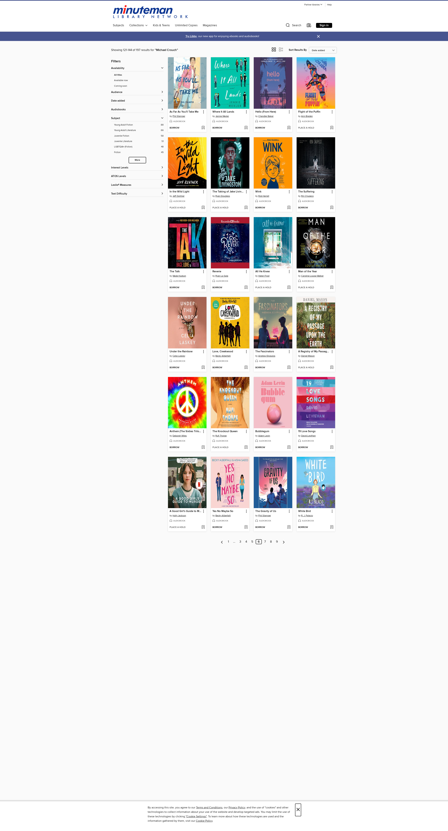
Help (329, 5)
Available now (121, 80)
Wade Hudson (179, 276)
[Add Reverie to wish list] (246, 287)
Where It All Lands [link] (223, 111)
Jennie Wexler (222, 116)
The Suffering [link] (306, 191)
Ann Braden (307, 116)
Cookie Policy (204, 821)
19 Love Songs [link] (307, 431)
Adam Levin (264, 435)
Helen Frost (264, 276)
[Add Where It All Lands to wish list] (246, 128)
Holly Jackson (179, 515)
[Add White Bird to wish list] (332, 527)
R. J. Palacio (307, 515)
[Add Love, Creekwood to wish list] (246, 367)
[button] (313, 5)
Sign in (324, 25)
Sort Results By (298, 50)
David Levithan (308, 435)
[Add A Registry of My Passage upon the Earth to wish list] (332, 367)
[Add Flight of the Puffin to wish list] (332, 128)
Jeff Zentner (178, 196)
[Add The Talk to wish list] (203, 287)
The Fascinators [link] (264, 351)
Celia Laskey (179, 356)
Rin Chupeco (307, 196)
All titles (118, 75)
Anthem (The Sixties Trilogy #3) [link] (186, 431)
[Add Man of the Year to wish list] (332, 287)
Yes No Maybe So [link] (222, 511)
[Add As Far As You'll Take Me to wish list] (203, 128)
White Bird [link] (304, 511)
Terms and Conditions (209, 807)
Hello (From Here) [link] (265, 111)
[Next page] (283, 542)
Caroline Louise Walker (312, 276)
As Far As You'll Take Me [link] (184, 111)
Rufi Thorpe (221, 435)
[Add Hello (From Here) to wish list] (289, 128)
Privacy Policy (237, 807)
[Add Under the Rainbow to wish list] (203, 367)
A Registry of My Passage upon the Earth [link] (314, 351)
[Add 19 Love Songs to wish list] (332, 447)
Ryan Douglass (222, 196)
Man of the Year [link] (307, 271)
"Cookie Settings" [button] (196, 816)
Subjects (118, 25)
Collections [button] (137, 25)
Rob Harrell (263, 196)
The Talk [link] (175, 271)
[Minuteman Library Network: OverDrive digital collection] (150, 12)
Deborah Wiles (180, 435)
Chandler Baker (266, 116)
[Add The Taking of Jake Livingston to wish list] (246, 208)
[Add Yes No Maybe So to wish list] (246, 527)
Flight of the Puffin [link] (309, 111)
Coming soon (120, 86)
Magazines (210, 25)
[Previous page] (222, 542)
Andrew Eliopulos (266, 356)
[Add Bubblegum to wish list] (289, 447)
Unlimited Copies (186, 25)
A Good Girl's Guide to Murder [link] (186, 511)
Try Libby (191, 36)
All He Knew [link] (262, 271)
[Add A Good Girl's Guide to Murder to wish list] (203, 527)
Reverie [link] (216, 271)
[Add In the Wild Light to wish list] (203, 208)
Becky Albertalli (223, 356)
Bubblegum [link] (262, 431)
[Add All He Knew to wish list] (289, 287)
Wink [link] (258, 191)
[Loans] (309, 26)
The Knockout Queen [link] (225, 431)
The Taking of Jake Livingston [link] (228, 191)
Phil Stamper (179, 116)
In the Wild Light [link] (179, 191)
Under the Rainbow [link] (181, 351)
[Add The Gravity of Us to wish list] (289, 527)
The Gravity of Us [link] (265, 511)
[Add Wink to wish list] (289, 208)
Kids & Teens (161, 25)
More (137, 160)
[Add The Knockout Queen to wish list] (246, 447)
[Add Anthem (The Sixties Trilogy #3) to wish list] (203, 447)
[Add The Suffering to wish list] (332, 208)
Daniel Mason (308, 356)
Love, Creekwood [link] (222, 351)
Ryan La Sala (221, 276)
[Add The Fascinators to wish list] (289, 367)
